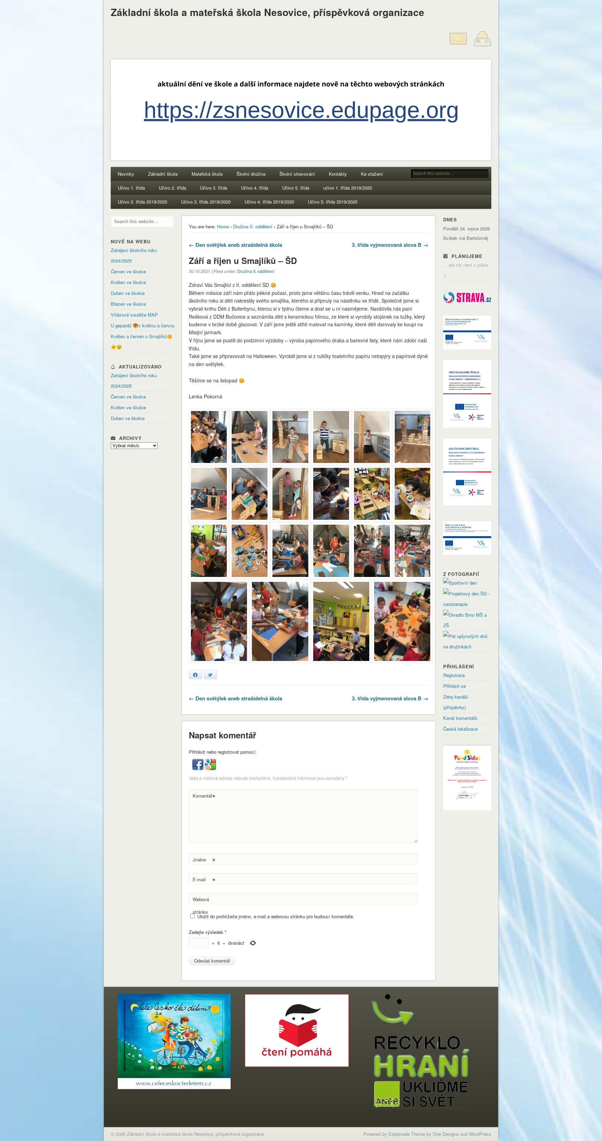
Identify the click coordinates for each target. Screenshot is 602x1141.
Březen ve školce (128, 304)
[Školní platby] (482, 45)
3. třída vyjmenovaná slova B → (390, 245)
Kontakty (338, 173)
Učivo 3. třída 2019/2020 (206, 201)
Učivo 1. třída (131, 187)
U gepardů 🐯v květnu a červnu (143, 325)
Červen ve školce (128, 271)
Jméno (204, 860)
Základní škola (163, 173)
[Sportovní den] (460, 582)
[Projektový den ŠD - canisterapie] (467, 604)
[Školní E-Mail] (458, 45)
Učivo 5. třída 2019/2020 (332, 201)
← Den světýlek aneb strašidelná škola (235, 245)
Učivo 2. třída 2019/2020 (142, 201)
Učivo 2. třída (172, 187)
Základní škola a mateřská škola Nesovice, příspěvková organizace (267, 12)
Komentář (204, 796)
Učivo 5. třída (295, 187)
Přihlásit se (454, 686)
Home (223, 226)
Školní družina (251, 173)
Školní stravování (297, 173)
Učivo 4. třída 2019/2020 (269, 201)
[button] (198, 768)
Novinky (126, 173)
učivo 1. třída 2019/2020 (347, 187)
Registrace (454, 675)
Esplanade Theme (406, 1134)
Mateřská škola (207, 173)
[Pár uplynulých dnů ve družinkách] (467, 646)
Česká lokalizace (460, 728)
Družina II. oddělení (252, 226)
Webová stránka (201, 905)
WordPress (480, 1134)
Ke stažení (372, 173)
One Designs (446, 1134)
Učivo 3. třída (213, 187)
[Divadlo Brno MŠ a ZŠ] (467, 625)
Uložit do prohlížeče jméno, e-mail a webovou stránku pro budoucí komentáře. (275, 916)
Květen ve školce (128, 282)
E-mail (204, 880)
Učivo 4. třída (254, 187)
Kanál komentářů (460, 718)
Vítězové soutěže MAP (134, 314)
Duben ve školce (128, 293)
